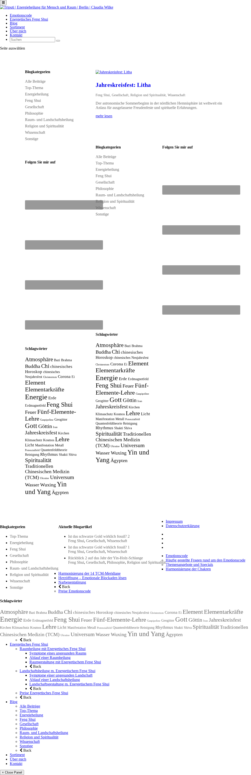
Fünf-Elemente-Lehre (119, 619)
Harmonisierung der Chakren (188, 569)
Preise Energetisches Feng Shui (44, 693)
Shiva (72, 454)
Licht (29, 445)
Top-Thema (34, 88)
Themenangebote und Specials (189, 564)
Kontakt (16, 35)
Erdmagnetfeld (35, 405)
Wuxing (48, 484)
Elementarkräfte (44, 389)
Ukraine (44, 478)
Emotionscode (21, 15)
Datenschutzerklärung (183, 526)
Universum (62, 477)
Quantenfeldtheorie (54, 450)
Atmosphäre (39, 359)
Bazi (57, 360)
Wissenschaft (35, 132)
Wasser (32, 484)
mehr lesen (104, 116)
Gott (31, 425)
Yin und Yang (46, 488)
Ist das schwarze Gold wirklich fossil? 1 (99, 547)
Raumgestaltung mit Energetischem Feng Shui (65, 662)
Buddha (32, 366)
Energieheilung (37, 94)
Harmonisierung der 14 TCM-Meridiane (89, 573)
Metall (59, 445)
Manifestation (44, 445)
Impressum (174, 521)
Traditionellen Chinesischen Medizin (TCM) (47, 472)
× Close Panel (12, 772)
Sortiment (17, 27)
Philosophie (34, 113)
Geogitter (60, 419)
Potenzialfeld (32, 450)
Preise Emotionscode (74, 591)
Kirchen (63, 433)
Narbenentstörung (72, 582)
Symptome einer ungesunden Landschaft (60, 675)
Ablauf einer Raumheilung (50, 657)
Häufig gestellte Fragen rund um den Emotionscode (205, 560)
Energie (36, 397)
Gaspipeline (46, 419)
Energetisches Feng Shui (29, 19)
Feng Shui (33, 100)
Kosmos (48, 440)
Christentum (50, 377)
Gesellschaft (34, 107)
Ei (73, 377)
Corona (64, 376)
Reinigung (32, 454)
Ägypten (60, 492)
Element (35, 382)
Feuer (30, 412)
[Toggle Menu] (3, 2)
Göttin (45, 426)
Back (65, 587)
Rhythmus (49, 454)
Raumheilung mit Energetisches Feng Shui (53, 649)
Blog (13, 23)
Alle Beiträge (35, 81)
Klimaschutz (33, 440)
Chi (45, 366)
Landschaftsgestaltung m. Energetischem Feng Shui (69, 684)
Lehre (62, 439)
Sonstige (31, 139)
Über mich (18, 31)
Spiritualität (38, 460)
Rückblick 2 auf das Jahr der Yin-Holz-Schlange (105, 558)
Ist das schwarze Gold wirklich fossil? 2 (99, 536)
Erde (52, 398)
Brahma (66, 360)
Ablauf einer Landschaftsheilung (54, 680)
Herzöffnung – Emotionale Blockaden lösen (92, 578)
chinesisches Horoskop (93, 612)
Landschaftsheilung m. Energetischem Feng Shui (57, 671)
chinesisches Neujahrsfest (131, 358)
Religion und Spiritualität (44, 126)
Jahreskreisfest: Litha (123, 85)
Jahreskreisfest (41, 433)
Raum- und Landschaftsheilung (49, 120)
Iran (55, 427)
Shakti (63, 454)
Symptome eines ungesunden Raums (57, 653)
